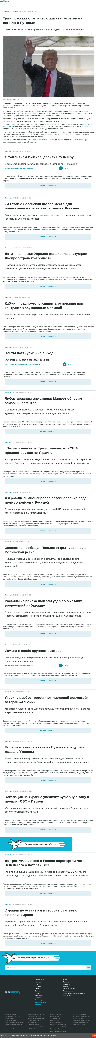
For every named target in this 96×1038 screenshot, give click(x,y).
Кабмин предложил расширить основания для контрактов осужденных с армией (44, 305)
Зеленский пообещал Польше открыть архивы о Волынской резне (46, 550)
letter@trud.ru (59, 1033)
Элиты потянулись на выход (29, 353)
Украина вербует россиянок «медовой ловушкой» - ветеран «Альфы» (48, 700)
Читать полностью (48, 186)
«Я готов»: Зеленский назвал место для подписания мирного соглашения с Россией (42, 206)
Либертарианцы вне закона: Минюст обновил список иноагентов (43, 401)
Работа (37, 984)
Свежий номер (39, 980)
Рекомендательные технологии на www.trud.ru (74, 994)
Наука (37, 993)
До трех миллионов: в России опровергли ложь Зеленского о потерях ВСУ (45, 863)
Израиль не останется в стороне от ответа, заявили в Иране (41, 912)
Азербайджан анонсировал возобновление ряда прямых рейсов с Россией (46, 500)
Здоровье (38, 991)
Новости (38, 982)
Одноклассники (40, 1002)
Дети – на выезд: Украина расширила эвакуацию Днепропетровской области (46, 256)
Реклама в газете (68, 991)
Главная (6, 11)
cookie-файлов (51, 1035)
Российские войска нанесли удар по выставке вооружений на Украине (44, 603)
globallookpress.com (13, 99)
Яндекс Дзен (39, 1000)
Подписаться (88, 967)
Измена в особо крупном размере (33, 651)
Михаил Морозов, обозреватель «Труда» (19, 168)
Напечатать (85, 34)
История (38, 986)
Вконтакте (38, 997)
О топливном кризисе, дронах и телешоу (39, 157)
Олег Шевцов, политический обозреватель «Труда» (22, 364)
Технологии (38, 995)
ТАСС (48, 106)
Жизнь (65, 980)
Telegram (38, 1004)
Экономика (66, 984)
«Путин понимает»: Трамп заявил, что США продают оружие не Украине (41, 450)
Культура (66, 986)
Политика (13, 11)
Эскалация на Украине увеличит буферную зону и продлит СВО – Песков (47, 799)
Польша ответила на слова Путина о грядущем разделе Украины (44, 749)
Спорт (37, 988)
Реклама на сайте (69, 988)
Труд (65, 168)
